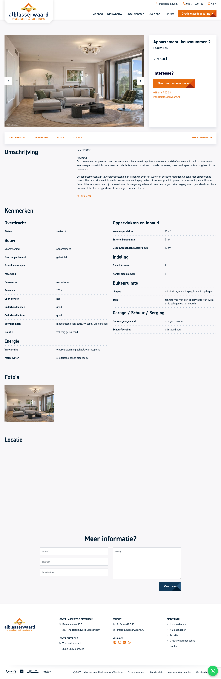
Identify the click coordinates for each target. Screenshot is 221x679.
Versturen (170, 586)
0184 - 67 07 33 (162, 92)
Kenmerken (41, 137)
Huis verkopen (177, 624)
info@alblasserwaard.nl (166, 96)
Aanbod (98, 14)
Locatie (78, 137)
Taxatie (173, 635)
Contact (169, 14)
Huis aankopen (177, 629)
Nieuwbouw (114, 14)
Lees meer (85, 196)
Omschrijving (17, 137)
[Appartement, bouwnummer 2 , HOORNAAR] (29, 403)
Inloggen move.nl (168, 3)
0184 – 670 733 (194, 3)
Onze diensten (135, 14)
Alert (213, 3)
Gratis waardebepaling (196, 14)
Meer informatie (202, 137)
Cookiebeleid (156, 672)
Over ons (154, 14)
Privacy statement (137, 672)
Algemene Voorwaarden (179, 672)
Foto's (60, 137)
